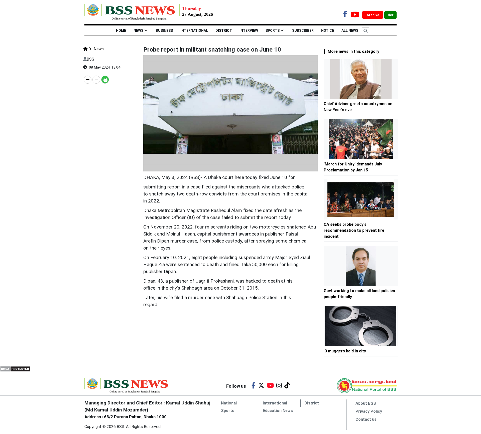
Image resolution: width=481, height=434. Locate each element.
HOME (121, 31)
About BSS (365, 403)
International (194, 31)
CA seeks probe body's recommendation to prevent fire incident (354, 230)
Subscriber (303, 31)
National (229, 403)
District (223, 31)
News (138, 31)
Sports (273, 31)
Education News (278, 410)
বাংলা (390, 15)
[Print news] (105, 80)
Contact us (366, 419)
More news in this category (353, 51)
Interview (248, 31)
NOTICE (327, 31)
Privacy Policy (368, 411)
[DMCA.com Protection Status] (15, 368)
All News (349, 31)
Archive (373, 15)
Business (164, 31)
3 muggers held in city (345, 351)
